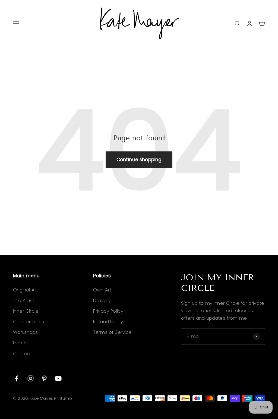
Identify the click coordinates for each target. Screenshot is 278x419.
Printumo (63, 398)
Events (20, 342)
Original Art (25, 290)
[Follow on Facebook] (16, 378)
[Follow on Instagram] (30, 378)
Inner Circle (26, 311)
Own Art (102, 290)
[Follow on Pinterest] (44, 378)
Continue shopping (139, 159)
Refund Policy (108, 321)
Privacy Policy (108, 311)
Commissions (28, 321)
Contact (22, 353)
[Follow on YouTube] (58, 378)
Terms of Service (112, 332)
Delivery (102, 300)
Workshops (25, 332)
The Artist (23, 300)
